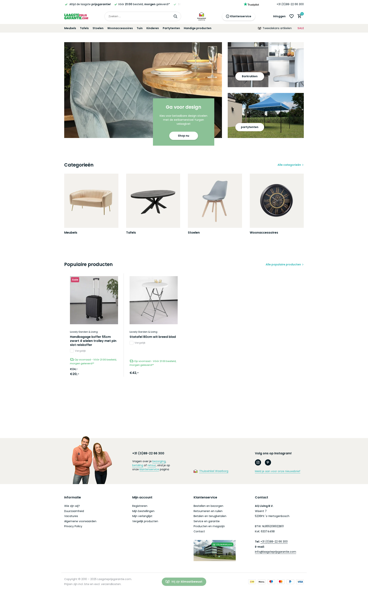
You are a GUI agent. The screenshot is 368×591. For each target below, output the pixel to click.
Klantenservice (240, 16)
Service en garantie (207, 521)
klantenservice (149, 469)
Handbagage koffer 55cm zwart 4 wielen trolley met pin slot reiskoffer (93, 341)
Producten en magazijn (209, 526)
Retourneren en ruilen (208, 511)
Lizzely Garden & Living (84, 332)
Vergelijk (80, 351)
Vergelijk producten (145, 521)
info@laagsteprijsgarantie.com (275, 552)
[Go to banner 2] (266, 64)
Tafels (84, 28)
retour (152, 465)
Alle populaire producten (283, 264)
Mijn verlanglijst (142, 516)
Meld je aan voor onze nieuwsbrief (277, 471)
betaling (137, 465)
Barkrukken (250, 76)
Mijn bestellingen (143, 511)
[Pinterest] (268, 462)
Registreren (139, 506)
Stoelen (98, 28)
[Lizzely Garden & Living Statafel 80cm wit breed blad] (154, 300)
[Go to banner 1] (143, 90)
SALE (300, 28)
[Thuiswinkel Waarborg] (201, 16)
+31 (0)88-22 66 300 (290, 4)
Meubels (70, 28)
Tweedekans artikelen (277, 28)
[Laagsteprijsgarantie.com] (76, 16)
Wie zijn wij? (72, 506)
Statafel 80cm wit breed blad (153, 337)
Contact (199, 531)
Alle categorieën (289, 165)
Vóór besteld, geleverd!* (103, 4)
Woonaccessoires (120, 28)
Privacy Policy (73, 526)
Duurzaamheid (74, 511)
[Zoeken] (175, 16)
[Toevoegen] (111, 373)
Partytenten (171, 28)
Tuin (140, 28)
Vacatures (71, 516)
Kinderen (152, 28)
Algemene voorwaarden (80, 521)
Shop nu (183, 136)
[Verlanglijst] (291, 16)
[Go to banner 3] (266, 115)
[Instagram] (258, 462)
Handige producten (197, 28)
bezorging (159, 461)
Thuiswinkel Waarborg (213, 471)
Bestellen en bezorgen (208, 506)
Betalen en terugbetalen (210, 516)
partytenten (249, 127)
